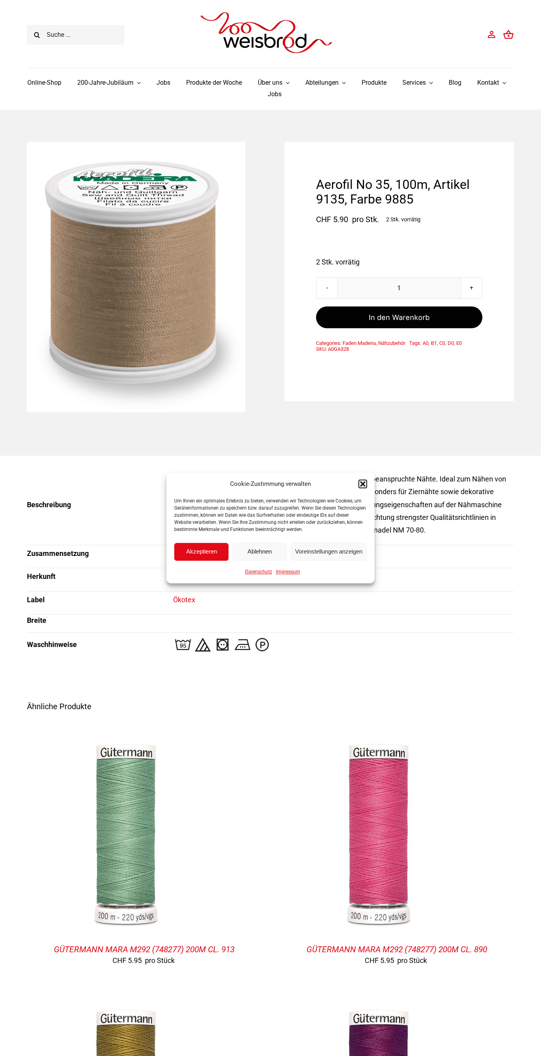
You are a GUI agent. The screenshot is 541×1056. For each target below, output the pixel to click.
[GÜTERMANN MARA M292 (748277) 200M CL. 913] (126, 741)
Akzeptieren (201, 551)
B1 (434, 343)
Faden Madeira (359, 343)
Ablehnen (260, 551)
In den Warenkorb (399, 317)
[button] (363, 484)
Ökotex (184, 600)
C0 (442, 343)
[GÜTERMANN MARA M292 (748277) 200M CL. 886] (126, 1007)
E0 (459, 343)
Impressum (288, 572)
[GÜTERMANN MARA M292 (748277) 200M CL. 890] (379, 741)
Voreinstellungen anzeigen (328, 551)
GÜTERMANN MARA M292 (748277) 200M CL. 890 (397, 949)
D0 (451, 343)
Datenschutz (258, 572)
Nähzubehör (391, 343)
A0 (426, 343)
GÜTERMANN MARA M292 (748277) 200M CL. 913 (144, 949)
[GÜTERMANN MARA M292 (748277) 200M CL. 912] (379, 1007)
